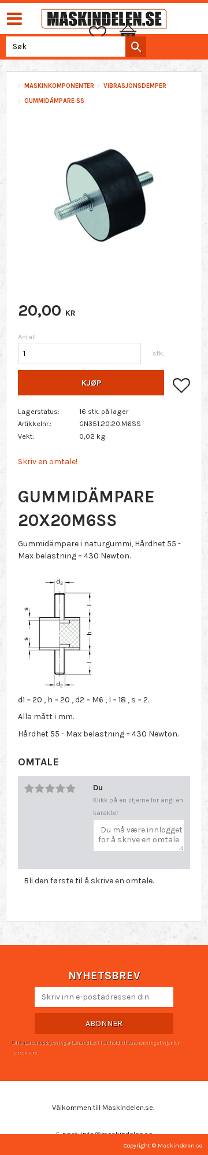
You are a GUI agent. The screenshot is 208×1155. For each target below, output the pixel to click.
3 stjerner (49, 788)
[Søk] (135, 46)
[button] (103, 33)
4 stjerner (60, 788)
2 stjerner (39, 788)
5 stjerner (70, 788)
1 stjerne (29, 788)
